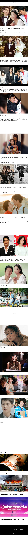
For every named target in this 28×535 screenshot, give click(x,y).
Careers (22, 527)
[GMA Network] (2, 1)
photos (25, 421)
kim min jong (11, 421)
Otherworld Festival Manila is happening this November (12, 519)
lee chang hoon (2, 421)
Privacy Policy (22, 529)
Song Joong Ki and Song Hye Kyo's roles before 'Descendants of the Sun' (9, 418)
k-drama (16, 421)
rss (0, 422)
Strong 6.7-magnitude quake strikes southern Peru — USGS (13, 473)
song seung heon (7, 421)
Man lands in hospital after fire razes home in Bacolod (11, 494)
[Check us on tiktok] (18, 533)
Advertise (15, 527)
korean (14, 421)
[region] (14, 4)
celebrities (23, 421)
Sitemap (15, 529)
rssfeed (2, 422)
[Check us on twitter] (11, 533)
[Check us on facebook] (9, 533)
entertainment (19, 421)
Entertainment (5, 1)
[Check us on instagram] (13, 533)
